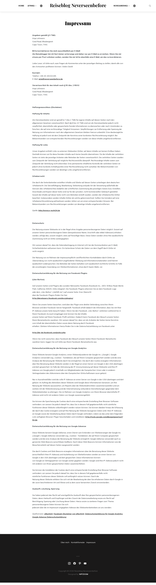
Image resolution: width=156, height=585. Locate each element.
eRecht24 (48, 514)
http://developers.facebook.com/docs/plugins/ (52, 298)
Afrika (31, 6)
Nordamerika (121, 6)
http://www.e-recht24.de (49, 210)
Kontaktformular (78, 542)
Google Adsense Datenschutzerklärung (49, 517)
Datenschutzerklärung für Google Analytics (104, 514)
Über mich (65, 542)
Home (21, 6)
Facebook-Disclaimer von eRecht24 (69, 514)
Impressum (90, 542)
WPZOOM (83, 574)
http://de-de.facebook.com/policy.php (49, 332)
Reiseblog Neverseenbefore (78, 5)
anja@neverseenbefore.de (51, 79)
